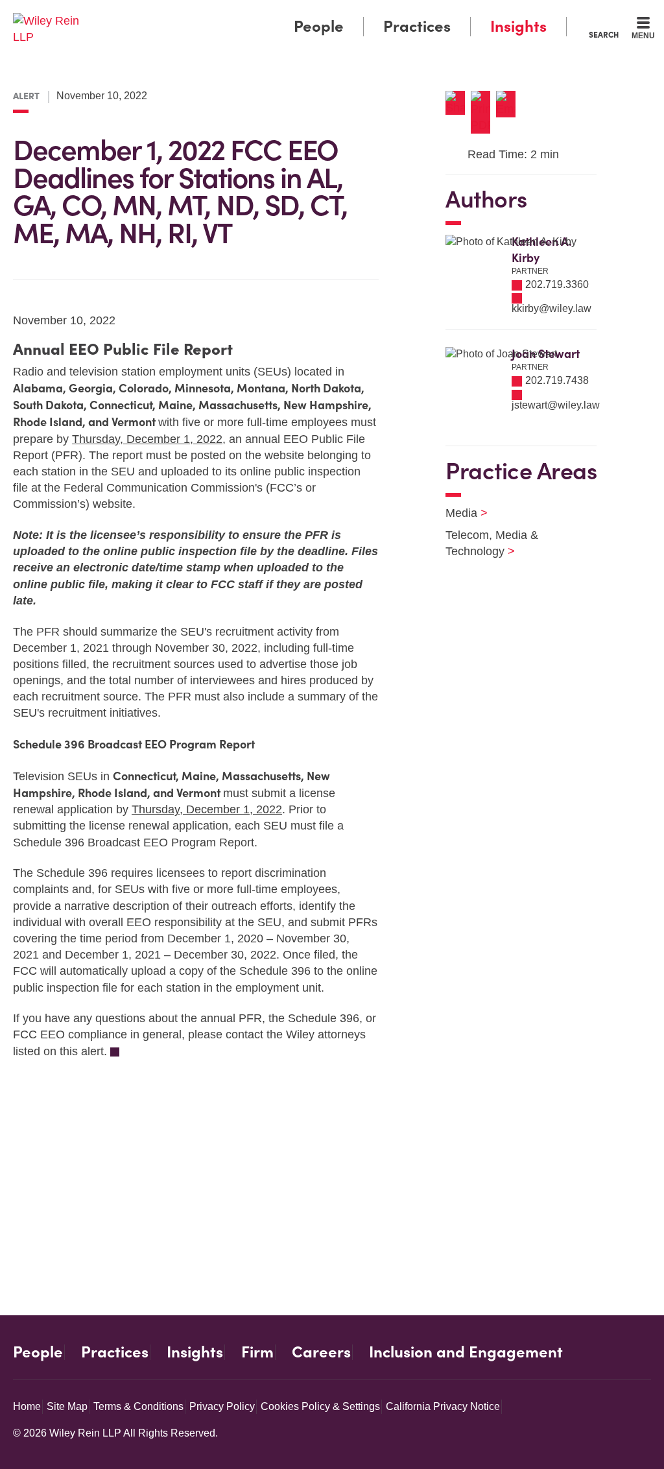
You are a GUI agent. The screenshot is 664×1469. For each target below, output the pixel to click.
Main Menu (293, 14)
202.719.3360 (557, 284)
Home (27, 1406)
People (319, 26)
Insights (518, 26)
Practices (417, 26)
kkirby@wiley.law (551, 308)
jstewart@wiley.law (556, 405)
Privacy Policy (222, 1406)
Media (458, 513)
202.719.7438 (557, 380)
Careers (321, 1352)
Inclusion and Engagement (466, 1352)
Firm (257, 1352)
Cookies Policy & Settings (320, 1406)
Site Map (67, 1406)
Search (604, 34)
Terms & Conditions (138, 1406)
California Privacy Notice (443, 1406)
